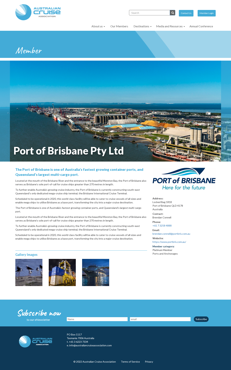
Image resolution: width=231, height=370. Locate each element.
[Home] (39, 12)
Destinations (142, 26)
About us (97, 26)
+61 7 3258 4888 (162, 225)
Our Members (119, 26)
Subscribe (201, 319)
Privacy (149, 361)
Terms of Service (130, 361)
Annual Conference (201, 26)
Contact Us (186, 13)
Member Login (207, 13)
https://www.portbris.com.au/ (169, 241)
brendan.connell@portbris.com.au (171, 233)
